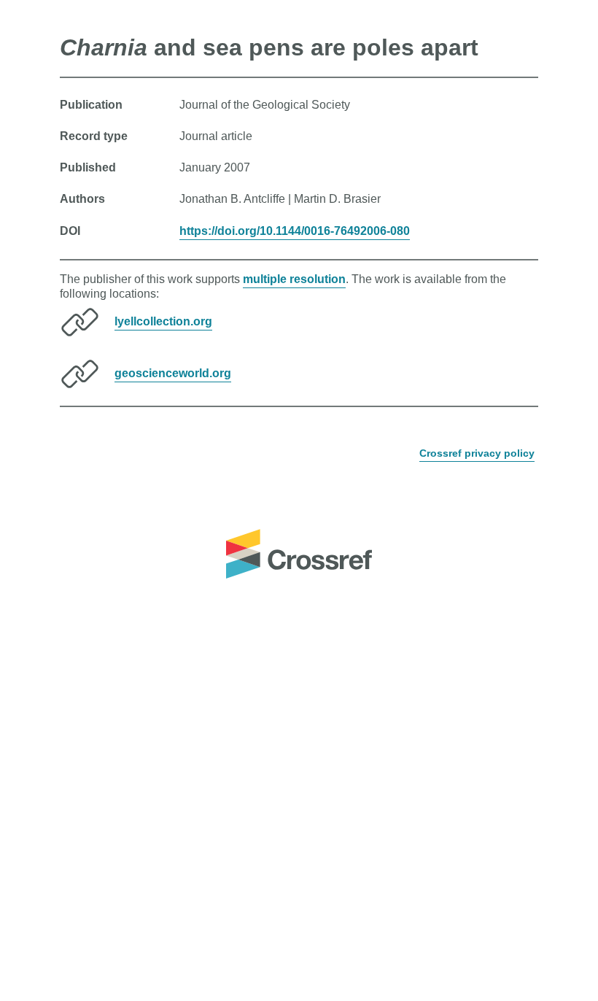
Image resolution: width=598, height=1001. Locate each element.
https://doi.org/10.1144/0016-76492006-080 (294, 231)
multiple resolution (294, 279)
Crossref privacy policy (477, 453)
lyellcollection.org (163, 321)
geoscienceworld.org (172, 373)
